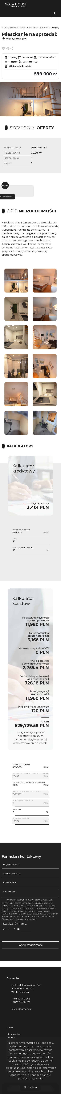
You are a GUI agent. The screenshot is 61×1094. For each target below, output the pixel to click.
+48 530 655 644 (20, 998)
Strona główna (14, 1034)
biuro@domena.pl (21, 1009)
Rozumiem (30, 1087)
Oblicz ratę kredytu (20, 66)
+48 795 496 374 (20, 1002)
